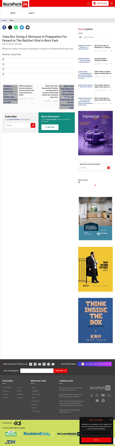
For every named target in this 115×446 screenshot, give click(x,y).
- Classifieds (35, 391)
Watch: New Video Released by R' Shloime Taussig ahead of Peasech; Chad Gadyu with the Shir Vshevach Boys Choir (50, 91)
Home (4, 20)
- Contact (34, 408)
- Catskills (5, 398)
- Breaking (5, 391)
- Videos (19, 391)
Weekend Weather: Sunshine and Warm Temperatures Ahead (101, 60)
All (80, 37)
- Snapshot (19, 394)
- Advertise (34, 404)
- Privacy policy (35, 411)
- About (33, 398)
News (11, 20)
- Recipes (19, 398)
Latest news (88, 37)
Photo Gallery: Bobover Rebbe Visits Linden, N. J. (102, 86)
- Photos (19, 387)
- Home (33, 387)
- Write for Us (35, 401)
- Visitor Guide (35, 394)
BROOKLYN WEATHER (35, 12)
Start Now (51, 127)
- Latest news (6, 387)
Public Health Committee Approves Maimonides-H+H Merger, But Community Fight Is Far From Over (71, 403)
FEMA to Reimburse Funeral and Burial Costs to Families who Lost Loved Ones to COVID (26, 90)
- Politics (5, 394)
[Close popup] (110, 419)
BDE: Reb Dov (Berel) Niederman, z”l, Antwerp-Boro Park (102, 47)
